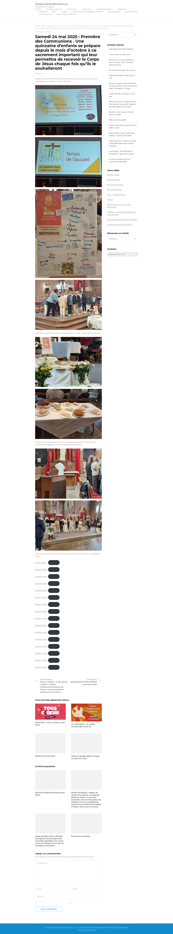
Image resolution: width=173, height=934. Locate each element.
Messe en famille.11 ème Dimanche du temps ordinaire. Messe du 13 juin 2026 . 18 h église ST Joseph (123, 85)
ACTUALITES (86, 9)
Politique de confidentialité (87, 930)
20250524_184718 (41, 597)
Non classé (39, 73)
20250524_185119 (41, 632)
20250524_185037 (41, 625)
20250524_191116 (41, 646)
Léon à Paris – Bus (45, 14)
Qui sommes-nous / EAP (53, 9)
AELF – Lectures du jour (116, 195)
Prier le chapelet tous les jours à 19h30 (122, 219)
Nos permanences (114, 12)
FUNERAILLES (43, 12)
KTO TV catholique (114, 190)
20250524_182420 (41, 583)
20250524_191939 (41, 667)
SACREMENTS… (122, 9)
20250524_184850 (41, 604)
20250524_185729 (41, 639)
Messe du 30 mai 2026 (117, 120)
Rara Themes (106, 927)
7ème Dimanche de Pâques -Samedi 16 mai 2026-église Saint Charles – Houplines (122, 143)
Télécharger (53, 562)
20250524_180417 (41, 562)
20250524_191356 (41, 660)
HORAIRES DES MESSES (103, 9)
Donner (64, 12)
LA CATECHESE (71, 9)
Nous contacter (131, 12)
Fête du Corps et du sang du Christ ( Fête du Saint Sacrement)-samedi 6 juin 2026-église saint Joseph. (122, 104)
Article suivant (83, 682)
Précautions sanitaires (80, 836)
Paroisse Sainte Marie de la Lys (51, 4)
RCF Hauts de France (115, 185)
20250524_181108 (41, 576)
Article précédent (53, 686)
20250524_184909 (41, 611)
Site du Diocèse (113, 175)
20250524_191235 (41, 653)
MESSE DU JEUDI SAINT (45, 756)
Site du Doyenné (113, 180)
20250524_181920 (41, 590)
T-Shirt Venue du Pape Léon (66, 14)
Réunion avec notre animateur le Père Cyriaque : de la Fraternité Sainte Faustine (121, 62)
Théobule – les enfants (116, 212)
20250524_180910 (41, 569)
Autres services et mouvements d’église (86, 12)
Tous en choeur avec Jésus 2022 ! (119, 224)
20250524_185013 (41, 618)
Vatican (110, 200)
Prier (54, 12)
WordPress (124, 927)
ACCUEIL (38, 9)
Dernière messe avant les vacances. (122, 70)
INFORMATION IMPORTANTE (121, 49)
